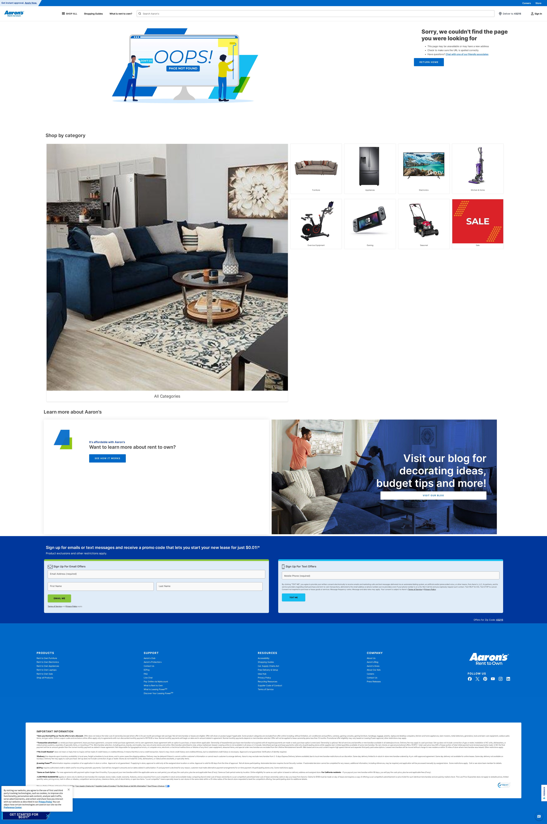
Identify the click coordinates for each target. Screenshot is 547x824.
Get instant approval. (19, 3)
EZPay (147, 670)
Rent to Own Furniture (47, 658)
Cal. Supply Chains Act (268, 666)
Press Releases (374, 681)
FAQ (146, 674)
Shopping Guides (93, 13)
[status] (153, 550)
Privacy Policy (71, 606)
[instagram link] (500, 679)
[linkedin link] (508, 679)
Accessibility (263, 658)
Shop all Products (45, 677)
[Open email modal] (26, 816)
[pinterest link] (485, 679)
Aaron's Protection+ (153, 662)
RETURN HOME (429, 62)
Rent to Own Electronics (48, 662)
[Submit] (139, 14)
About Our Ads (373, 670)
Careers (526, 3)
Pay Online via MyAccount (156, 681)
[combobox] (315, 13)
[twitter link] (477, 679)
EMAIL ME (59, 598)
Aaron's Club (149, 658)
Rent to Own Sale (45, 674)
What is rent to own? (121, 13)
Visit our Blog (433, 495)
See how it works (107, 458)
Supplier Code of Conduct (270, 685)
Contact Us (149, 666)
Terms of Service (55, 606)
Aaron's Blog (372, 662)
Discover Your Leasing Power (158, 693)
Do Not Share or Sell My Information (132, 786)
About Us (371, 658)
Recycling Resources (267, 681)
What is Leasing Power (155, 689)
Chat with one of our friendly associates (467, 54)
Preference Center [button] (13, 807)
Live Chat (148, 677)
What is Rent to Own (153, 685)
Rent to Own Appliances (48, 666)
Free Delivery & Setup (268, 670)
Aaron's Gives (373, 666)
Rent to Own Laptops (46, 670)
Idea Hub (262, 674)
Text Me (293, 597)
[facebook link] (470, 679)
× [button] (69, 789)
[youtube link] (493, 679)
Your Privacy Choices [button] (156, 786)
